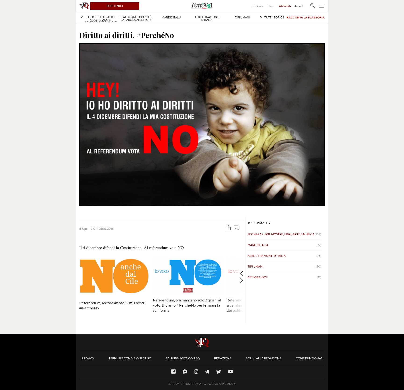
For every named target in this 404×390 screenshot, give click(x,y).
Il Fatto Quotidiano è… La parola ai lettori (136, 18)
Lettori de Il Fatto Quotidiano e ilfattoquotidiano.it (100, 20)
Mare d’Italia (171, 17)
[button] (321, 6)
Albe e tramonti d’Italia (207, 18)
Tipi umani (242, 17)
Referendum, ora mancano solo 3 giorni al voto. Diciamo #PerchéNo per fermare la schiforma (187, 305)
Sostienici (115, 6)
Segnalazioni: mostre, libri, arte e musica (284, 234)
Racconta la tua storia (305, 17)
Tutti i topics (274, 17)
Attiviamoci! (284, 277)
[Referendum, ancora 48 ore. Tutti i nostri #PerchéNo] (114, 295)
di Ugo (83, 228)
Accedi (298, 6)
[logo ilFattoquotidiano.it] (84, 6)
